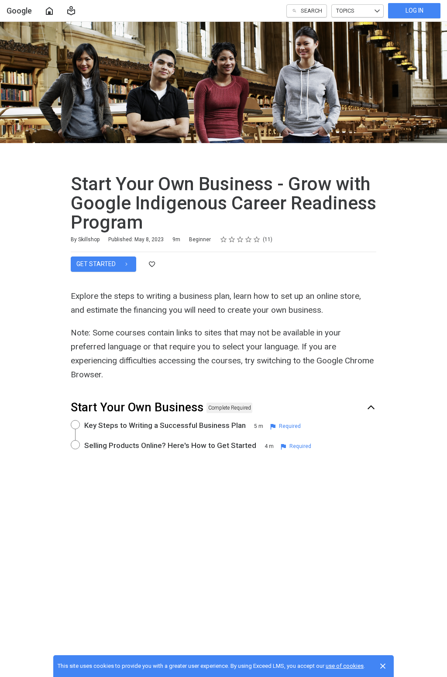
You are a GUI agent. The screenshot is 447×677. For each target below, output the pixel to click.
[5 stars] (257, 239)
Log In (414, 10)
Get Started (96, 263)
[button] (71, 11)
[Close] (382, 666)
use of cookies (345, 666)
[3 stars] (240, 239)
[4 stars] (248, 239)
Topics (345, 10)
